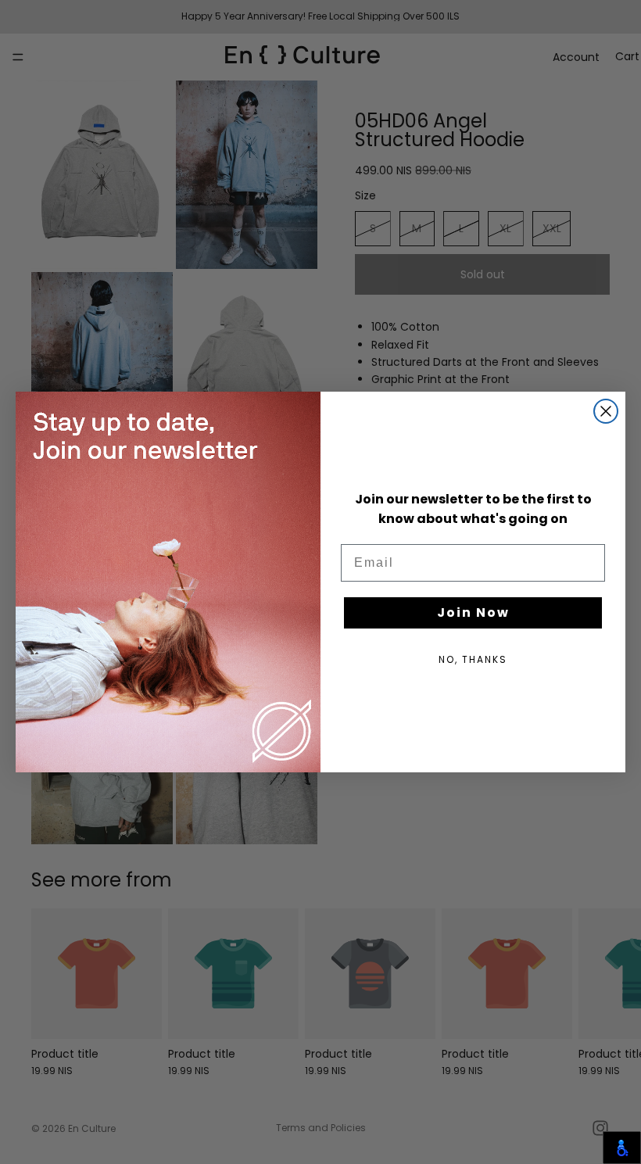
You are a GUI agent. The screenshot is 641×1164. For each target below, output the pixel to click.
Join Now (473, 612)
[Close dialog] (606, 411)
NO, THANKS (473, 659)
